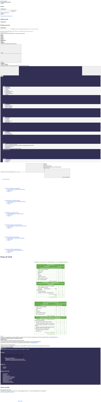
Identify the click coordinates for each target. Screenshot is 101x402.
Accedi (2, 3)
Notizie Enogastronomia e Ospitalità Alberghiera (16, 201)
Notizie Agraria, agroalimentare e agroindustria (16, 189)
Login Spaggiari (30, 31)
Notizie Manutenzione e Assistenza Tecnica (15, 213)
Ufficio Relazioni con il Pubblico (9, 376)
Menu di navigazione (66, 177)
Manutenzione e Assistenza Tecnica (11, 212)
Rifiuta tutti (9, 338)
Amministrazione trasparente (8, 382)
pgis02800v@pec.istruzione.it (15, 360)
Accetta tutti (18, 338)
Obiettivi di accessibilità (7, 378)
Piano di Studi (10, 190)
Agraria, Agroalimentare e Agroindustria (12, 188)
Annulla (2, 64)
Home (45, 163)
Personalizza (3, 338)
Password (13, 11)
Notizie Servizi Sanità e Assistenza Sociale (15, 250)
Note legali (5, 374)
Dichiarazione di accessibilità (8, 377)
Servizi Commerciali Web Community (12, 236)
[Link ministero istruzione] (5, 2)
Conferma (6, 64)
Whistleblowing (6, 380)
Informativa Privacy (6, 375)
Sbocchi (8, 191)
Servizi (45, 164)
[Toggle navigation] (9, 70)
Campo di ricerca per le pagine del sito (7, 171)
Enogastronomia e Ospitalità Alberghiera (12, 200)
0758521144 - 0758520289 (9, 358)
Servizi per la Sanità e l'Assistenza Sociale (13, 249)
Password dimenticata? (4, 12)
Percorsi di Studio (47, 165)
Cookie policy (5, 373)
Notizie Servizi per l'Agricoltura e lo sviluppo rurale (17, 225)
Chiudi (2, 36)
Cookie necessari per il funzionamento (7, 344)
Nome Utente (14, 10)
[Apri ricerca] (91, 70)
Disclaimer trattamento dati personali (7, 391)
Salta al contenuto (3, 0)
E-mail (13, 28)
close (2, 76)
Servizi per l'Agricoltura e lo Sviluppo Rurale (52, 166)
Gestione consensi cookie (7, 381)
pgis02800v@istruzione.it (14, 359)
